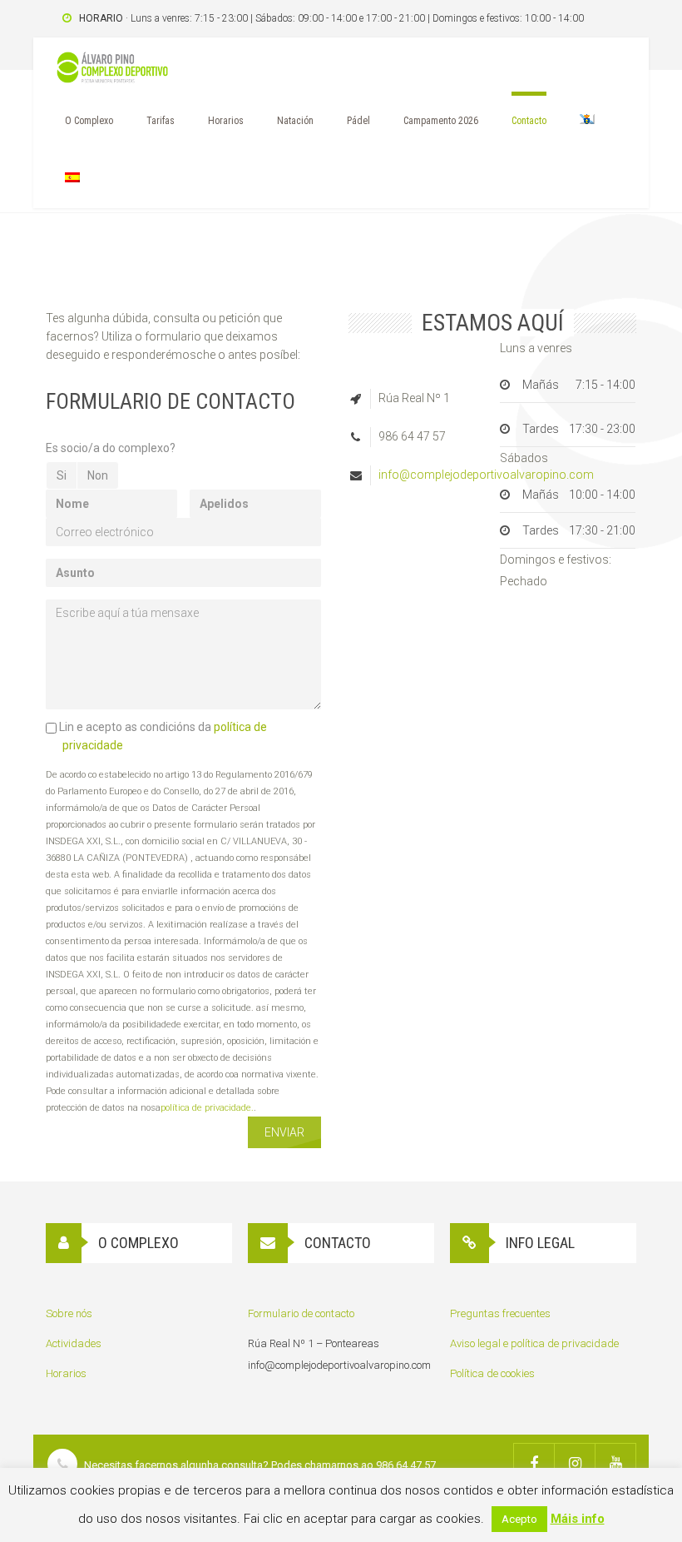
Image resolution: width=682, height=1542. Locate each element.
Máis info (578, 1518)
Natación (295, 121)
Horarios (226, 121)
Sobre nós (69, 1313)
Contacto (529, 121)
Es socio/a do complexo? (110, 448)
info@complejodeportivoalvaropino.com (486, 474)
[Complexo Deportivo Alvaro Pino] (112, 72)
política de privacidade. (207, 1107)
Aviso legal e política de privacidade (534, 1343)
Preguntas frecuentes (500, 1313)
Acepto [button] (519, 1519)
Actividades (73, 1343)
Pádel (358, 121)
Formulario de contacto (301, 1313)
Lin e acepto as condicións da (162, 736)
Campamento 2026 (440, 121)
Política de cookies (492, 1373)
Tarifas (160, 121)
